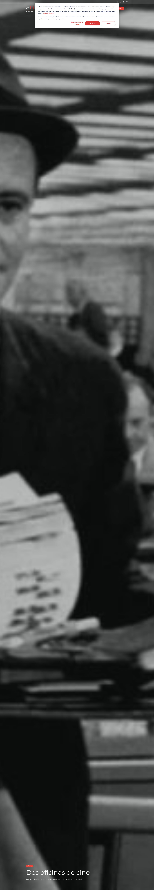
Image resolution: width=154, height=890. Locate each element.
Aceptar (92, 23)
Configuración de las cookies (77, 23)
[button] (127, 8)
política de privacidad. (48, 13)
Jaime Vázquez (34, 879)
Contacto (120, 8)
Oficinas (29, 866)
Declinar (108, 23)
